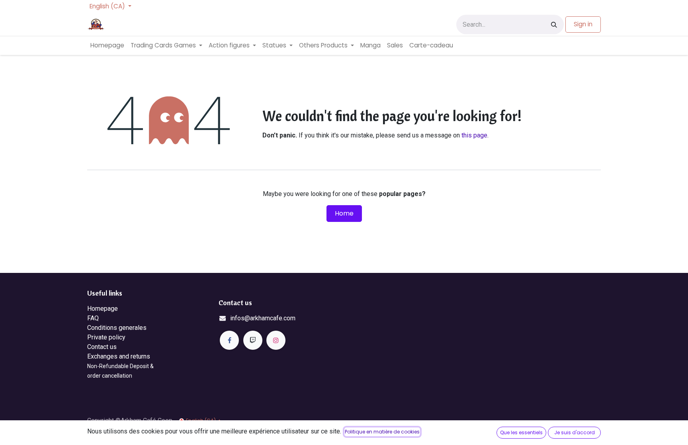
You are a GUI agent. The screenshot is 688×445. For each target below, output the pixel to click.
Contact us (102, 347)
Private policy (106, 337)
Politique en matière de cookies (382, 431)
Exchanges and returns (118, 356)
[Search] (554, 24)
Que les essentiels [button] (521, 432)
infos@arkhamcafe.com (262, 318)
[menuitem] (107, 45)
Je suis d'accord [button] (574, 432)
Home (344, 213)
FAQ (93, 318)
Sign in (583, 24)
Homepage (102, 308)
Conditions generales (117, 327)
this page (474, 135)
